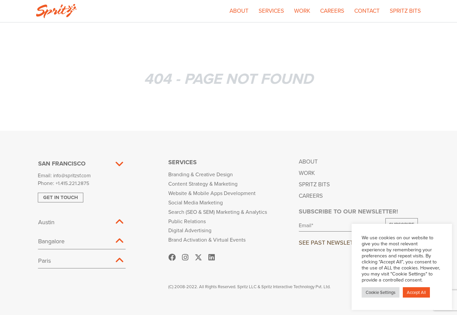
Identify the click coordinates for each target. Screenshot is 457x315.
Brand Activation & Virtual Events (207, 239)
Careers (332, 11)
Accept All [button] (416, 292)
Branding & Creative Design (200, 174)
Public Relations (187, 221)
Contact (367, 11)
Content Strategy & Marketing (203, 183)
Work (302, 11)
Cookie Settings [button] (380, 292)
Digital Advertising (189, 230)
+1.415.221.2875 (72, 183)
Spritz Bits (405, 11)
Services (271, 11)
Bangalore (51, 241)
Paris (44, 260)
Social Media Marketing (195, 202)
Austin (46, 222)
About (239, 11)
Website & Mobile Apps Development (212, 193)
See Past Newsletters (333, 242)
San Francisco (62, 163)
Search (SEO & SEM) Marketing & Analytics (217, 211)
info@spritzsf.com (72, 175)
